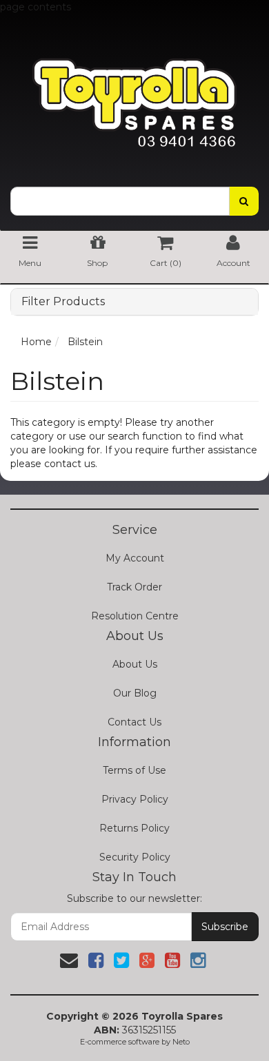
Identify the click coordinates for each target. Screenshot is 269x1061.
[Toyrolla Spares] (134, 92)
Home (36, 342)
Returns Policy (134, 828)
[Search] (244, 201)
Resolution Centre (135, 616)
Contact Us (134, 722)
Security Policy (134, 857)
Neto (181, 1042)
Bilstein (85, 342)
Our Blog (135, 693)
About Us (134, 664)
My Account (135, 558)
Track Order (134, 587)
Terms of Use (134, 770)
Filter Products (63, 302)
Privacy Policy (134, 799)
